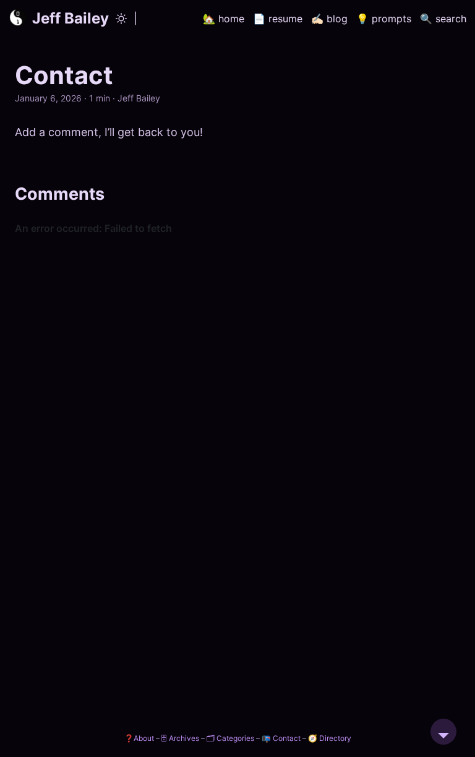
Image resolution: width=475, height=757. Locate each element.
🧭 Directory (329, 738)
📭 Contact (281, 738)
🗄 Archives (180, 738)
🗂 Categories (230, 738)
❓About (139, 738)
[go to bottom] (443, 732)
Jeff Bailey (70, 18)
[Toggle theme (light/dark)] (121, 18)
